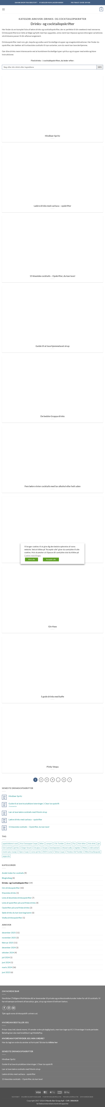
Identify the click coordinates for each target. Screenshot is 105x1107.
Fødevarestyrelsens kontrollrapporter (54, 1104)
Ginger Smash (26, 848)
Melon (85, 848)
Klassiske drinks (9, 893)
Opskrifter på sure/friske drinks (15, 907)
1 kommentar (16, 806)
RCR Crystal (47, 852)
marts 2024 (7, 967)
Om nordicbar (86, 1097)
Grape (45, 848)
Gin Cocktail (7, 848)
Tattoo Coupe (59, 852)
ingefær (77, 848)
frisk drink (91, 843)
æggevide (6, 856)
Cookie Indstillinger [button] (32, 555)
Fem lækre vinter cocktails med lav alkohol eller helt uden (53, 486)
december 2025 (9, 932)
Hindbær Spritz (52, 136)
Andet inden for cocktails (13, 873)
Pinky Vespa (53, 767)
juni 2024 (6, 962)
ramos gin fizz (36, 852)
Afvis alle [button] (31, 559)
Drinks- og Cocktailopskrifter (15, 883)
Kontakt (15, 1097)
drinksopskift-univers (25, 1013)
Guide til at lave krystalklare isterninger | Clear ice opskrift (34, 803)
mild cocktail (94, 848)
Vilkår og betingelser (31, 1097)
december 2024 (9, 947)
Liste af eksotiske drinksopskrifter (17, 897)
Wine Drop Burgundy (92, 852)
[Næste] (69, 780)
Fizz (74, 843)
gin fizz (16, 848)
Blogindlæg (7, 878)
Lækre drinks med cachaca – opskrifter (52, 206)
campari (49, 843)
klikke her (53, 1042)
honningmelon (55, 848)
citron (68, 843)
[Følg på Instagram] (9, 1008)
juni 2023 (6, 972)
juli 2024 (6, 957)
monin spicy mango (10, 852)
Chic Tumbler (59, 843)
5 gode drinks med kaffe (52, 696)
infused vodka (67, 848)
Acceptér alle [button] (51, 559)
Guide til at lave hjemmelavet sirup (53, 346)
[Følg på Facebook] (4, 1008)
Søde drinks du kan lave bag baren (17, 912)
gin (99, 843)
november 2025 (9, 937)
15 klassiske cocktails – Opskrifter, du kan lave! (52, 276)
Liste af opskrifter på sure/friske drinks (19, 902)
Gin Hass (52, 626)
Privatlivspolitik (70, 1097)
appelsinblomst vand (10, 843)
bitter (42, 843)
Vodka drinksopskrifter (12, 917)
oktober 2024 (8, 952)
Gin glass (37, 848)
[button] (3, 9)
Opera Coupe (24, 852)
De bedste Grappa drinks (52, 416)
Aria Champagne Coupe (28, 843)
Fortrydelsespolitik (52, 1097)
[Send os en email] (13, 1008)
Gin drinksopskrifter (11, 888)
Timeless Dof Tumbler (75, 852)
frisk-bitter (82, 843)
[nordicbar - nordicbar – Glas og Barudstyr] (52, 9)
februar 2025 (7, 942)
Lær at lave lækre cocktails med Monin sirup (28, 812)
